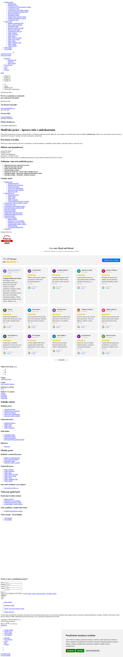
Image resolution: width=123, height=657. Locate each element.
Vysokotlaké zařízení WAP (15, 227)
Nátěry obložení (12, 33)
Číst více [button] (30, 283)
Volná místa (4, 398)
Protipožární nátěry (13, 20)
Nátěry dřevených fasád (11, 474)
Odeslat (3, 595)
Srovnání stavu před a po (15, 31)
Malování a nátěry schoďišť (12, 416)
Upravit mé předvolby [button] (92, 650)
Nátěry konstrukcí (13, 34)
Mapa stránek (8, 602)
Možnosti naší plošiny (14, 29)
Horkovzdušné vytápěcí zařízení (17, 224)
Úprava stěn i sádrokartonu (15, 188)
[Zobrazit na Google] (29, 271)
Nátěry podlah (12, 44)
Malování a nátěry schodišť (15, 28)
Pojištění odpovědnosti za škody (17, 18)
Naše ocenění (12, 63)
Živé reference (8, 65)
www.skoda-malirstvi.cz (7, 108)
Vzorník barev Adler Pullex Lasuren (18, 10)
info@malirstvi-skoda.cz (8, 384)
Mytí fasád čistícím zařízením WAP (18, 12)
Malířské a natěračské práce (16, 23)
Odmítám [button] (80, 650)
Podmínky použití (9, 605)
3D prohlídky (8, 519)
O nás (6, 66)
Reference (7, 58)
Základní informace (13, 183)
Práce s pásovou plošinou (15, 25)
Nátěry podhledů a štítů (14, 42)
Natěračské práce (13, 5)
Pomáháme (4, 396)
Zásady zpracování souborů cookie (14, 608)
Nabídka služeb (8, 2)
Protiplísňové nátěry (13, 15)
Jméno (2, 582)
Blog (5, 68)
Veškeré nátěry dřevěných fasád (17, 17)
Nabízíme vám (12, 60)
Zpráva (3, 592)
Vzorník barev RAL (13, 8)
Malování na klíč (12, 191)
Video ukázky (8, 47)
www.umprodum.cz (6, 117)
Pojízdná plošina (12, 225)
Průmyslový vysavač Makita (16, 221)
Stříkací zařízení (12, 219)
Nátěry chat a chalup (14, 39)
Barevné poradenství (14, 13)
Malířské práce (12, 4)
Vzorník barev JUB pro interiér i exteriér (19, 7)
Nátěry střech (11, 41)
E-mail (3, 586)
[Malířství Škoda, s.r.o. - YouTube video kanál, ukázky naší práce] (5, 654)
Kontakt (6, 70)
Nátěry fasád (11, 36)
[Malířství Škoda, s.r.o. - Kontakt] (5, 655)
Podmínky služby (51, 593)
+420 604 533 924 (6, 379)
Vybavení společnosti (10, 217)
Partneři (3, 393)
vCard (2, 388)
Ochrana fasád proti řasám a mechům (18, 201)
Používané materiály (13, 187)
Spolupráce (7, 229)
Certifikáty (4, 395)
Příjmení (3, 584)
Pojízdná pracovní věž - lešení (16, 222)
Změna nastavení (9, 612)
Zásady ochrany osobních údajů (36, 593)
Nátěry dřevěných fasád (14, 38)
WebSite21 (4, 625)
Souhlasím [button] (70, 650)
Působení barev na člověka (15, 185)
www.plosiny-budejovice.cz (9, 125)
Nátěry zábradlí (12, 46)
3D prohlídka (8, 49)
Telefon (3, 588)
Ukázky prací (8, 21)
